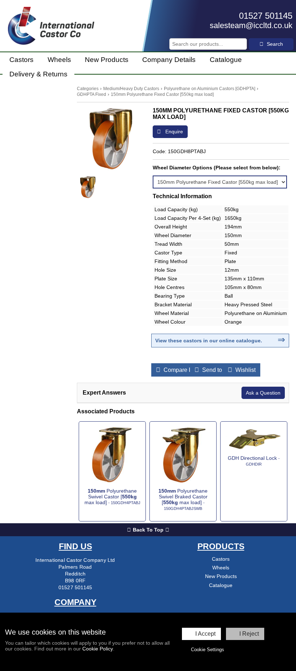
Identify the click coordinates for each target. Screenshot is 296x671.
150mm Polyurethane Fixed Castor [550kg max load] (162, 94)
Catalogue (226, 59)
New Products (107, 59)
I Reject (249, 634)
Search (274, 44)
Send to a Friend (223, 370)
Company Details (169, 59)
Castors (21, 59)
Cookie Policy (97, 649)
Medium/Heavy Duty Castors (131, 88)
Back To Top (148, 530)
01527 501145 (265, 16)
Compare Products (187, 370)
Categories (88, 88)
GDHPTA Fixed (91, 94)
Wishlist (245, 370)
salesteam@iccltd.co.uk (251, 25)
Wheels (59, 59)
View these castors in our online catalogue (208, 340)
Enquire (173, 131)
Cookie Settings (207, 649)
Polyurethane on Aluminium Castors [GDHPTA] (209, 88)
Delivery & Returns (38, 74)
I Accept (205, 634)
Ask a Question (263, 393)
